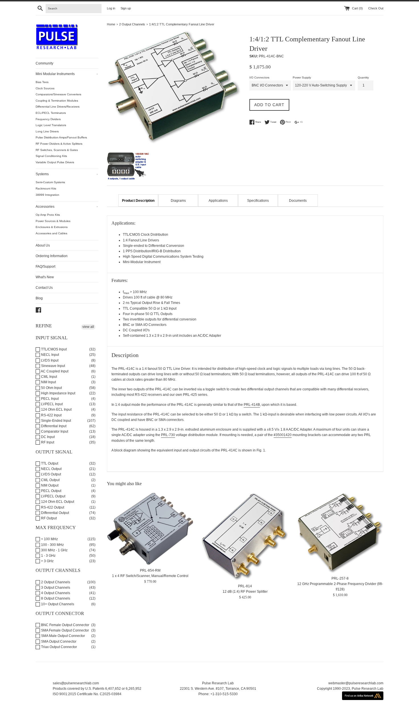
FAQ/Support (45, 267)
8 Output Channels (55, 598)
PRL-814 (245, 586)
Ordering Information (52, 256)
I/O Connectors (259, 77)
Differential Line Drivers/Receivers (58, 106)
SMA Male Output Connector (62, 636)
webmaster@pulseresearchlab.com (355, 683)
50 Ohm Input (51, 388)
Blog (39, 298)
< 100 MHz (49, 539)
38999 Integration (47, 194)
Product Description (138, 201)
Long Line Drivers (47, 131)
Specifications (258, 201)
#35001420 (283, 435)
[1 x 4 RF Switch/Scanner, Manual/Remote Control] (150, 529)
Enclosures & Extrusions (52, 227)
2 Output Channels (55, 582)
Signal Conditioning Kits (51, 156)
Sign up (126, 8)
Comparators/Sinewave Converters (58, 94)
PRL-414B (252, 405)
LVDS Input (49, 360)
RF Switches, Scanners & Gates (57, 150)
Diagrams (178, 201)
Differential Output (54, 513)
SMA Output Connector (58, 642)
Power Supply (302, 77)
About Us (43, 245)
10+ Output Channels (57, 604)
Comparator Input (54, 431)
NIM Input (48, 382)
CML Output (50, 480)
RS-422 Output (52, 507)
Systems (67, 174)
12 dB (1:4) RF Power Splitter (245, 592)
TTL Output (49, 463)
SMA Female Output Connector (64, 630)
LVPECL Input (51, 404)
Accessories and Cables (51, 233)
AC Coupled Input (54, 371)
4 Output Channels (55, 593)
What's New (45, 277)
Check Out (375, 8)
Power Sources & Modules (53, 221)
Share (258, 122)
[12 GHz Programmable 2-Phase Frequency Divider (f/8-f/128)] (340, 533)
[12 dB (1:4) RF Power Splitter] (245, 537)
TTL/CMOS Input (53, 349)
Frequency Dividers (48, 119)
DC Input (47, 437)
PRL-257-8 (340, 579)
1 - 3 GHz (48, 556)
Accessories (67, 207)
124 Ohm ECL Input (56, 410)
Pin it (287, 122)
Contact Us (44, 288)
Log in (111, 8)
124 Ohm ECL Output (57, 502)
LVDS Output (50, 474)
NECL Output (51, 469)
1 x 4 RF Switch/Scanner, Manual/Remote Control (150, 576)
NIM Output (49, 485)
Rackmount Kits (46, 188)
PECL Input (49, 399)
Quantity (363, 77)
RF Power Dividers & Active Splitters (59, 143)
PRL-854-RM (150, 570)
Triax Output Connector (58, 647)
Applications (218, 201)
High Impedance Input (57, 393)
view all (88, 327)
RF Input (47, 442)
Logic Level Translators (51, 125)
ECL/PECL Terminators (51, 112)
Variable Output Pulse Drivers (55, 162)
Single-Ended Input (55, 421)
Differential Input (53, 426)
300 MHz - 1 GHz (54, 550)
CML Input (48, 377)
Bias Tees (42, 82)
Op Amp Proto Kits (48, 214)
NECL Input (49, 355)
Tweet (273, 122)
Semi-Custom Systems (50, 182)
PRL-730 (168, 435)
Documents (298, 201)
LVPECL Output (52, 496)
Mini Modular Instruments (67, 74)
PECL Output (50, 491)
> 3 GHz (47, 561)
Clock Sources (45, 88)
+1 (300, 122)
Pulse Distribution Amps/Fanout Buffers (61, 137)
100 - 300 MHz (52, 545)
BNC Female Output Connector (64, 625)
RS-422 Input (51, 415)
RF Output (48, 518)
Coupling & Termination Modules (57, 100)
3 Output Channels (55, 588)
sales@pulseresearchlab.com (76, 683)
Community (44, 63)
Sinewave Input (52, 366)
